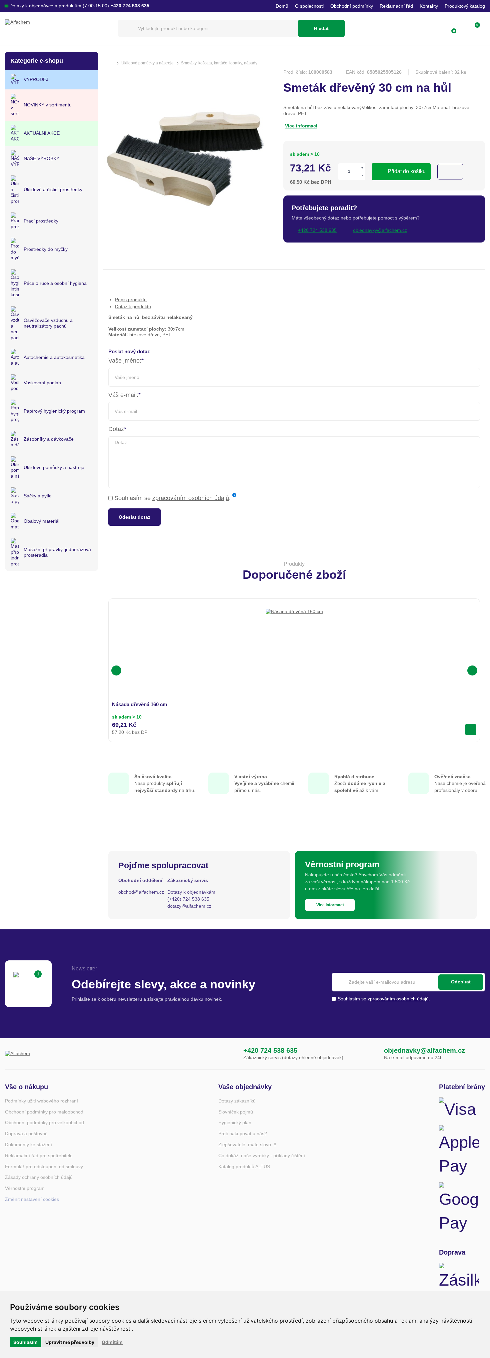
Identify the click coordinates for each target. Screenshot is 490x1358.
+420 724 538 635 (270, 1050)
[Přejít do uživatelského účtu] (437, 28)
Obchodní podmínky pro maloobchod (44, 1111)
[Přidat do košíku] (470, 729)
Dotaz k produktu (133, 306)
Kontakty (429, 6)
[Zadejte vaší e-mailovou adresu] (408, 982)
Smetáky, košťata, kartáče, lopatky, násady (219, 63)
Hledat (321, 28)
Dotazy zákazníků (237, 1100)
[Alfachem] (58, 28)
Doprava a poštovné (26, 1133)
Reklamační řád (396, 6)
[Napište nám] (370, 1053)
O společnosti (309, 6)
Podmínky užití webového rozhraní (41, 1100)
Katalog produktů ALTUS (244, 1166)
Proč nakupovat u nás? (242, 1133)
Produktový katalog (465, 6)
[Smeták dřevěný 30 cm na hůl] (186, 234)
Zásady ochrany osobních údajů (39, 1177)
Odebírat (461, 981)
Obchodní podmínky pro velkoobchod (44, 1122)
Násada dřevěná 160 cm (139, 704)
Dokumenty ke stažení (28, 1144)
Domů (282, 6)
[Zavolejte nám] (230, 1053)
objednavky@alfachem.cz (424, 1050)
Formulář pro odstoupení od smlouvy (44, 1166)
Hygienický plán (234, 1122)
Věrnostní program (25, 1188)
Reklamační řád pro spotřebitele (39, 1155)
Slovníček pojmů (235, 1111)
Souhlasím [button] (25, 1342)
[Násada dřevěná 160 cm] (294, 637)
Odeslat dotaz (134, 517)
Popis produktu (131, 299)
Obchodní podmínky (351, 6)
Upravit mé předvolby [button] (69, 1342)
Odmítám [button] (112, 1342)
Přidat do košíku (407, 171)
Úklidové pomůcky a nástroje (147, 63)
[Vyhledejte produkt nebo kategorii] (208, 28)
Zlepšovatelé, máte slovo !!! (247, 1144)
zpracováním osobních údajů (190, 498)
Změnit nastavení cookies (32, 1199)
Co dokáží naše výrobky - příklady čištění (261, 1155)
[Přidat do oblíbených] (450, 171)
